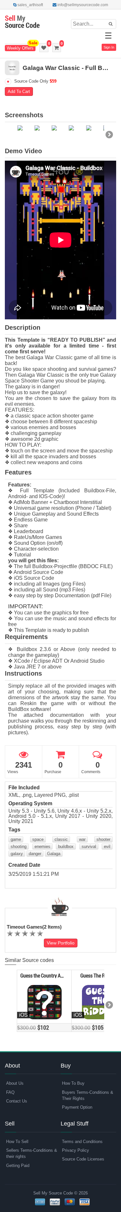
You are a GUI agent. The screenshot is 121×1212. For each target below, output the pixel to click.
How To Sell (17, 1141)
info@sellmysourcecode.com (82, 5)
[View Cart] (57, 47)
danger (35, 853)
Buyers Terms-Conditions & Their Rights (87, 1095)
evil (107, 846)
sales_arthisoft (29, 5)
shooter (103, 839)
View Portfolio (61, 942)
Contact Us (16, 1101)
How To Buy (73, 1083)
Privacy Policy (75, 1150)
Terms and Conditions (82, 1141)
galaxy (17, 853)
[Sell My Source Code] (22, 22)
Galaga (53, 853)
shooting (18, 846)
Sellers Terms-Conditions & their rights (31, 1153)
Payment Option (77, 1107)
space (38, 839)
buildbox (66, 846)
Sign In (109, 47)
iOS (23, 1015)
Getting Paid (17, 1165)
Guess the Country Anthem (43, 975)
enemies (42, 846)
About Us (15, 1083)
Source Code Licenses (83, 1159)
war (82, 839)
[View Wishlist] (44, 47)
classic (61, 839)
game (16, 839)
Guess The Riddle (97, 975)
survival (89, 846)
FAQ (10, 1092)
